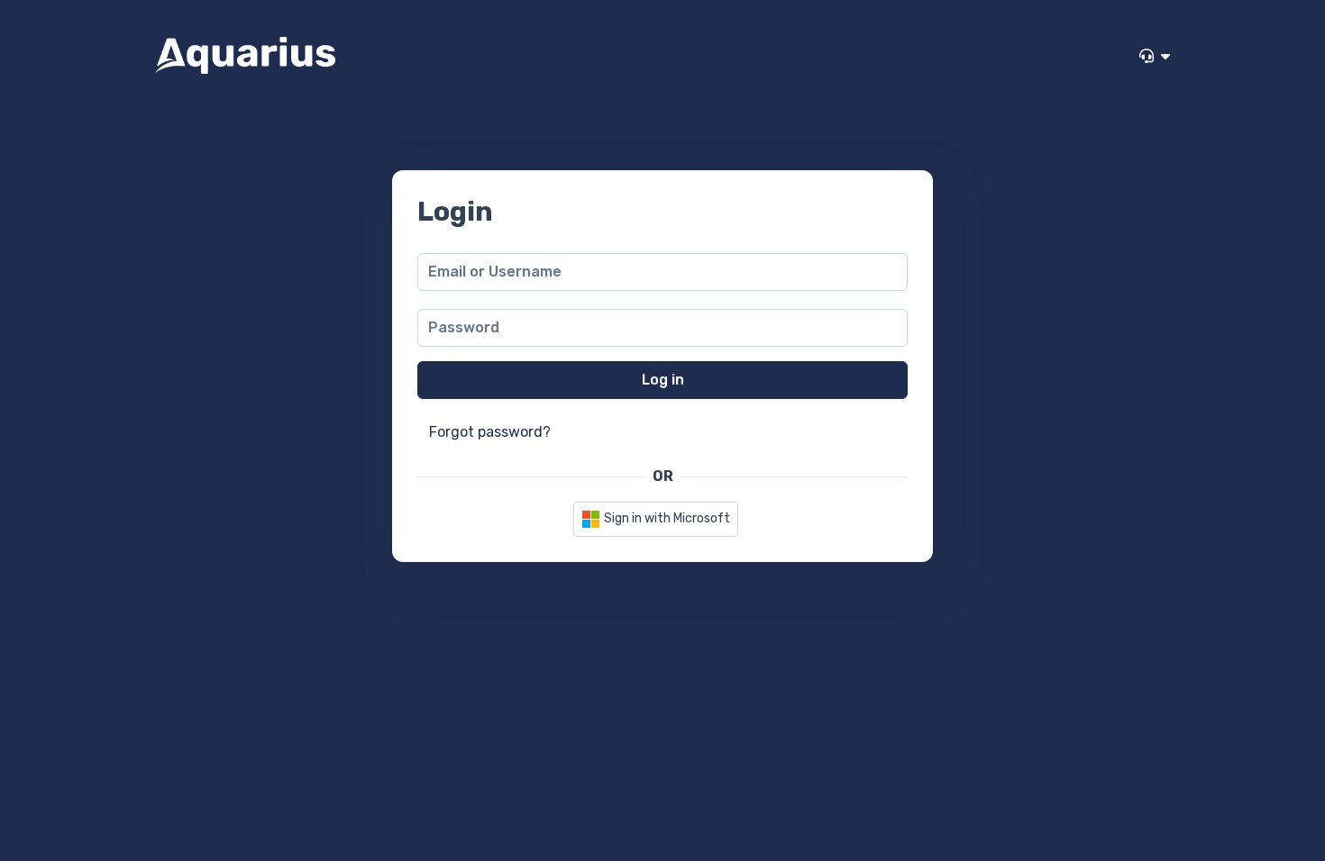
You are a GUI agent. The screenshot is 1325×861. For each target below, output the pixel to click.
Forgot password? (490, 431)
